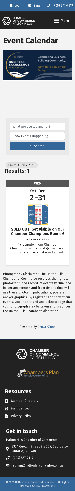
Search (39, 146)
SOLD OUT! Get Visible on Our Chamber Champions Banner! (37, 231)
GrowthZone (47, 327)
